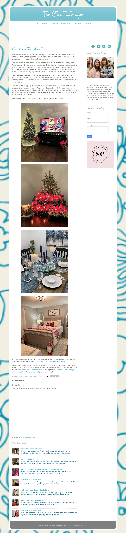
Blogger (84, 525)
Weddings (77, 23)
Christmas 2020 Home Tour (30, 510)
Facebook (39, 361)
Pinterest (62, 361)
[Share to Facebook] (57, 376)
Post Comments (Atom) (28, 437)
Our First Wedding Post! (29, 459)
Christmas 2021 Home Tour (30, 480)
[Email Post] (47, 376)
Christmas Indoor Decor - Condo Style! (34, 490)
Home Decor (65, 23)
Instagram (52, 361)
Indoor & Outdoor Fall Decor (31, 449)
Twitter (46, 361)
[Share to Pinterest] (58, 376)
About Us (45, 23)
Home (36, 23)
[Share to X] (55, 376)
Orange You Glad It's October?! (32, 500)
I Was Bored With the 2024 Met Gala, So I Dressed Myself (41, 469)
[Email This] (51, 376)
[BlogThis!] (53, 376)
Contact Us (88, 23)
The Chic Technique (63, 14)
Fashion (55, 23)
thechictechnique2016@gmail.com (30, 370)
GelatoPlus (70, 525)
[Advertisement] (100, 200)
